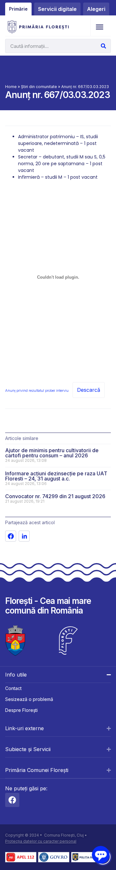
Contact (13, 688)
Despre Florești (21, 710)
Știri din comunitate (39, 86)
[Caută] (103, 46)
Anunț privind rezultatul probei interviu (37, 390)
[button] (99, 27)
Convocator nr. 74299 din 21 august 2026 (55, 496)
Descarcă (88, 390)
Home (11, 86)
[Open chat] (101, 855)
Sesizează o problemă (29, 699)
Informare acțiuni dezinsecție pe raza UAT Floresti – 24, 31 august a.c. (56, 476)
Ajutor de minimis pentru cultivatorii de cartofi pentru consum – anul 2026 (52, 453)
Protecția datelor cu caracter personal (40, 841)
